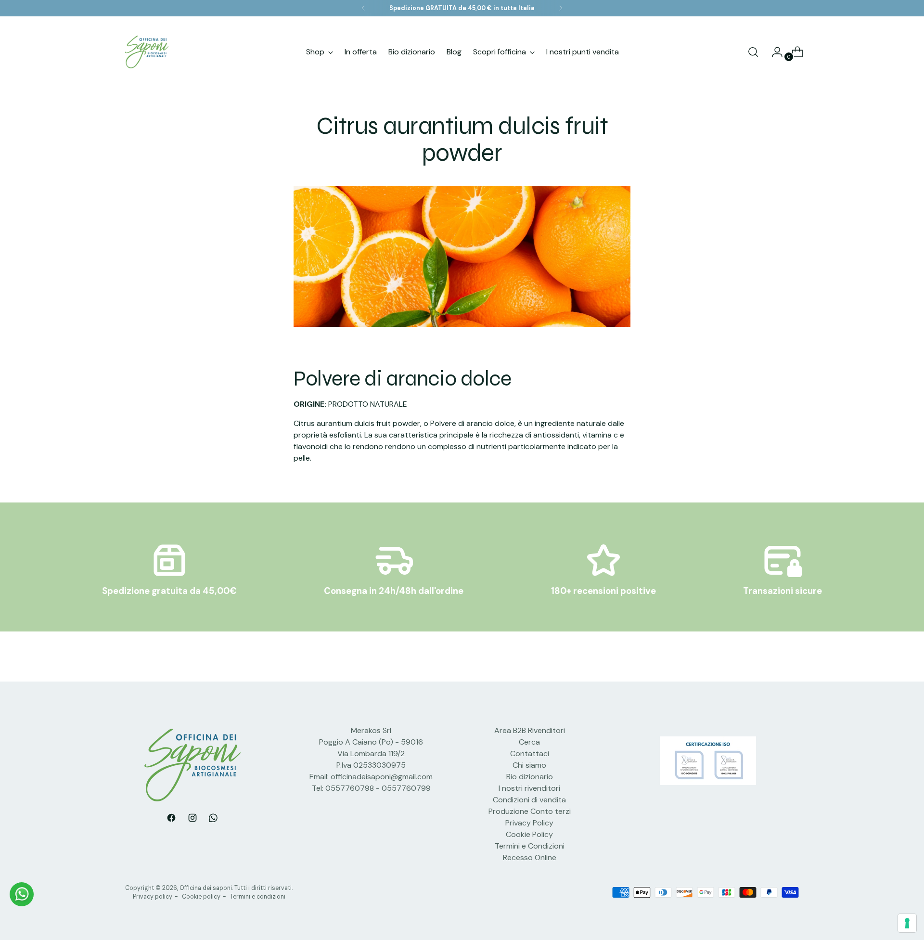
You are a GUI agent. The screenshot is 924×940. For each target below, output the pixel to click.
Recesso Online (529, 857)
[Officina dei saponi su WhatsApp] (213, 819)
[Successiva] (560, 8)
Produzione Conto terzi (529, 811)
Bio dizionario (529, 777)
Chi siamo (529, 765)
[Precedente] (363, 8)
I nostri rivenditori (529, 788)
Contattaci (529, 753)
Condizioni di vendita (529, 800)
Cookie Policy (529, 834)
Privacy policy (152, 897)
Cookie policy (201, 897)
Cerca (529, 742)
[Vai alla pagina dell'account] (773, 52)
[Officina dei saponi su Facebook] (171, 819)
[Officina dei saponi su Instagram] (192, 819)
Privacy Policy (529, 823)
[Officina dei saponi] (146, 52)
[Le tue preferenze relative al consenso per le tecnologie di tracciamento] (907, 923)
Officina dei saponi (206, 888)
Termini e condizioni (257, 897)
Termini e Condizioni (530, 846)
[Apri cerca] (753, 52)
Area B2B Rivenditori (529, 730)
